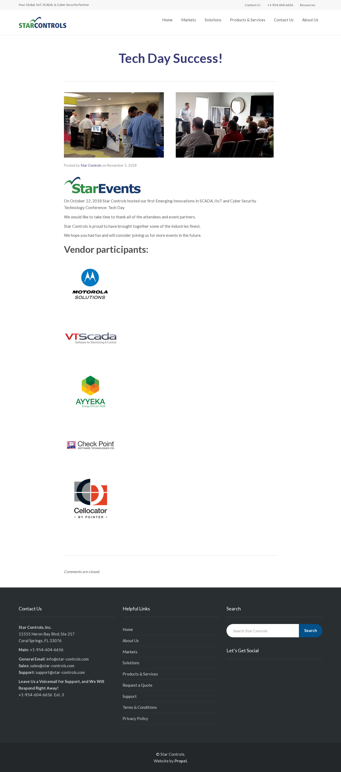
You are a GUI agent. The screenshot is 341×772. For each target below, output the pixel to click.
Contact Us (284, 19)
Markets (188, 19)
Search (310, 630)
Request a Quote (137, 685)
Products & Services (247, 19)
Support (130, 696)
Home (167, 19)
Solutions (213, 19)
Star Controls (91, 165)
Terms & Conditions (140, 707)
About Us (310, 19)
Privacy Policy (135, 718)
